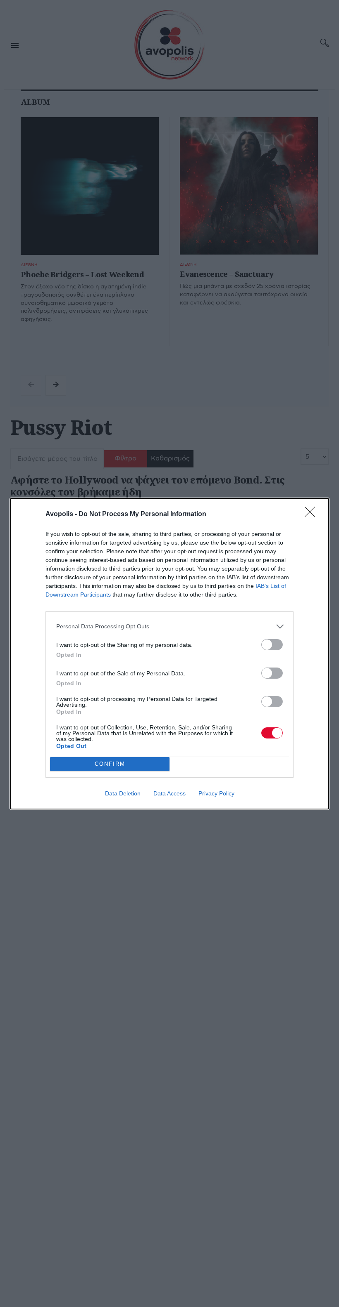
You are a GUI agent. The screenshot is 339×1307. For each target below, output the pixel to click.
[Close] (312, 514)
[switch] (272, 644)
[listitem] (169, 626)
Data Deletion (123, 793)
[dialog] (169, 653)
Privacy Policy (216, 793)
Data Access (169, 793)
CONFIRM (110, 764)
